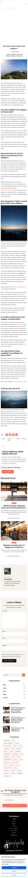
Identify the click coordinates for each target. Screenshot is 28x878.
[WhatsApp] (16, 434)
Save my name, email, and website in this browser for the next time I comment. (12, 655)
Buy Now (8, 471)
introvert (15, 754)
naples (12, 765)
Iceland (5, 697)
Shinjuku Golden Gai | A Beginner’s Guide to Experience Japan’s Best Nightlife (14, 546)
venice (12, 773)
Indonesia (14, 835)
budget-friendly (8, 743)
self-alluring (7, 767)
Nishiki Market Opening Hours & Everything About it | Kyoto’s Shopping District (14, 507)
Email (4, 638)
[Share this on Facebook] (6, 434)
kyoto (18, 756)
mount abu (13, 54)
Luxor (15, 759)
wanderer (13, 56)
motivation (7, 762)
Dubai (5, 694)
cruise (17, 743)
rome (18, 765)
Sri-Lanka (14, 828)
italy (22, 754)
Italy (4, 691)
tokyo (13, 770)
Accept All (14, 867)
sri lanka (6, 770)
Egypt (20, 746)
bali (13, 740)
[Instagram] (13, 434)
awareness (7, 740)
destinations (7, 746)
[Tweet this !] (10, 434)
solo (18, 54)
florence (6, 748)
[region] (14, 866)
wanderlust (19, 56)
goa (13, 748)
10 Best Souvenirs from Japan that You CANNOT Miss (18, 729)
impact (5, 751)
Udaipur (8, 56)
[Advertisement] (14, 23)
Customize (14, 871)
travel (21, 54)
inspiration (7, 754)
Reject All (14, 875)
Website (4, 645)
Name (4, 631)
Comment (4, 610)
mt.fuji (6, 765)
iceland (18, 748)
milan (21, 759)
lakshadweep (7, 759)
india (8, 54)
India (4, 685)
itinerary (6, 756)
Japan (14, 503)
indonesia (18, 751)
